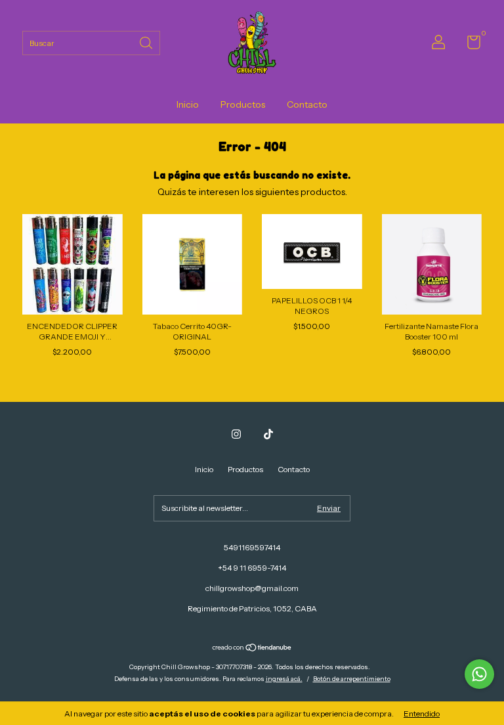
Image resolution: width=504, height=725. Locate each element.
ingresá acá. (284, 678)
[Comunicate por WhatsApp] (479, 674)
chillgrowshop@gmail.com (252, 588)
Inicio (188, 104)
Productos (242, 104)
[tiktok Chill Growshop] (268, 434)
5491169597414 (252, 547)
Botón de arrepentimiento (351, 678)
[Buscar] (147, 42)
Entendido (422, 713)
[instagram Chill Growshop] (236, 434)
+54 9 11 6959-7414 (252, 568)
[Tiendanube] (252, 649)
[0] (469, 44)
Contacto (307, 104)
